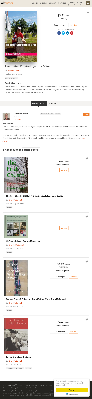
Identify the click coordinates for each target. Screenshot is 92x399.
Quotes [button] (43, 3)
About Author (39, 103)
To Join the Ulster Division (18, 357)
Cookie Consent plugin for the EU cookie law (72, 394)
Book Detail (54, 103)
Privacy (13, 388)
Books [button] (35, 3)
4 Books (17, 119)
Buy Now (73, 25)
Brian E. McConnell (16, 245)
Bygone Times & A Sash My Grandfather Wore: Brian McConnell (36, 299)
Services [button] (62, 3)
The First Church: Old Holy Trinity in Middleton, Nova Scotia (34, 196)
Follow (86, 114)
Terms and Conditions (25, 388)
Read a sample (59, 25)
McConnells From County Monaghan (23, 241)
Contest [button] (52, 3)
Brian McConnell (14, 70)
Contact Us (39, 388)
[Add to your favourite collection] (87, 13)
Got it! (71, 390)
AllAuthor (12, 385)
